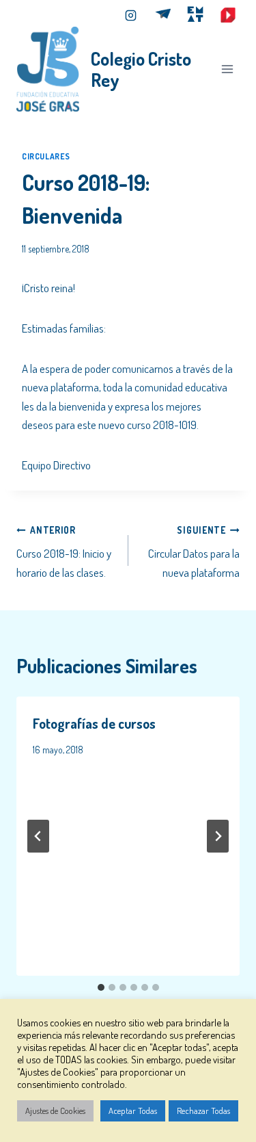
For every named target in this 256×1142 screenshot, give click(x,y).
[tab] (101, 987)
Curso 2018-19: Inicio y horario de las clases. (63, 552)
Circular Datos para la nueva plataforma (194, 552)
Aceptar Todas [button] (133, 1110)
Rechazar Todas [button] (203, 1110)
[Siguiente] (218, 836)
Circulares (46, 156)
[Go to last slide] (38, 836)
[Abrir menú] (227, 68)
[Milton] (163, 15)
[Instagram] (130, 15)
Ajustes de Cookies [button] (55, 1110)
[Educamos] (228, 15)
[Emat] (195, 15)
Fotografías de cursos (94, 723)
